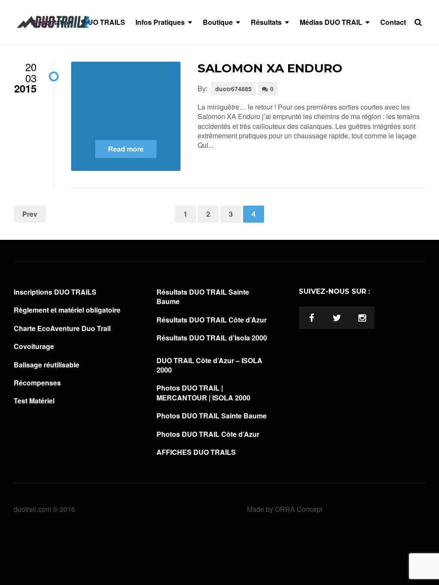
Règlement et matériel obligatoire (67, 310)
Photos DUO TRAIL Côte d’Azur (207, 434)
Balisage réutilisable (46, 365)
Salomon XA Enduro (270, 68)
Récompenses (37, 383)
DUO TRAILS (104, 22)
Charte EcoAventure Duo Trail (62, 328)
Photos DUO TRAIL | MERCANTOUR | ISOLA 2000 (203, 392)
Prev (29, 214)
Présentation (51, 22)
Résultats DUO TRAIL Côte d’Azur (211, 320)
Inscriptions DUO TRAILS (55, 292)
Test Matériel (34, 401)
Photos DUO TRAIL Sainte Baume (211, 416)
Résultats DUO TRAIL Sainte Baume (202, 296)
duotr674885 (233, 88)
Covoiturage (34, 346)
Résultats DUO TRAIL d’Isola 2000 (211, 338)
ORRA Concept (298, 509)
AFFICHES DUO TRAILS (196, 452)
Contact (393, 22)
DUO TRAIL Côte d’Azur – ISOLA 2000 (209, 365)
